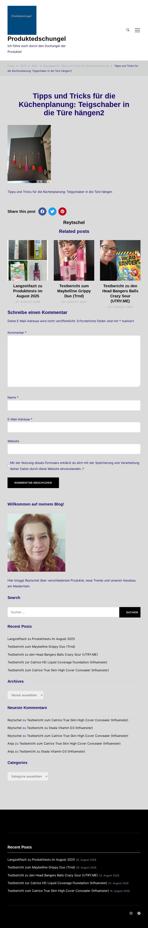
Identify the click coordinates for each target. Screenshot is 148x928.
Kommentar (17, 332)
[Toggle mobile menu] (137, 30)
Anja (11, 743)
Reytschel (74, 222)
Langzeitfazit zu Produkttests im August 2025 (27, 291)
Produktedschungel (37, 38)
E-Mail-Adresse (20, 419)
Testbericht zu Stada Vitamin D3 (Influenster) (60, 728)
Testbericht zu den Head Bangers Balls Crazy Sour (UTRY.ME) (53, 654)
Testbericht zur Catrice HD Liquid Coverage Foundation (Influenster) (57, 662)
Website (13, 441)
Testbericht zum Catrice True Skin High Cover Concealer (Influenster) (58, 670)
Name (13, 397)
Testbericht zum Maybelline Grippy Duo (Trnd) (74, 291)
